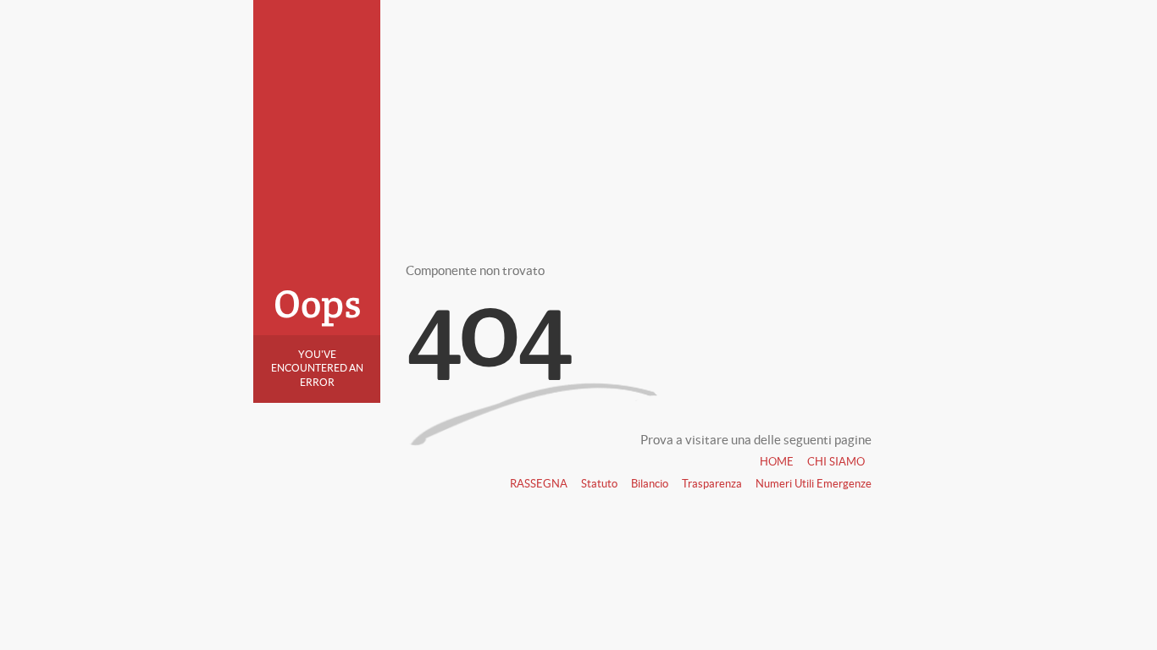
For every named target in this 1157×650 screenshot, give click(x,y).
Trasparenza (712, 483)
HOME (777, 461)
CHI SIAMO (836, 461)
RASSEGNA (538, 483)
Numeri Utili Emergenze (814, 483)
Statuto (599, 483)
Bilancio (649, 483)
